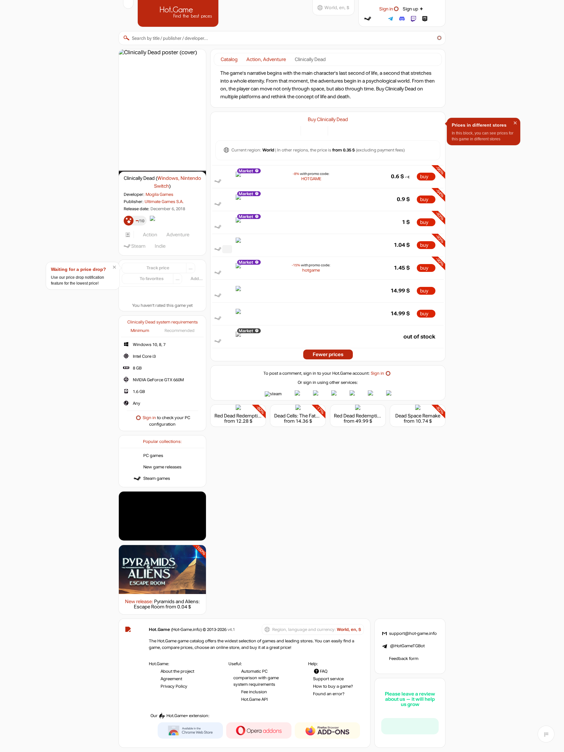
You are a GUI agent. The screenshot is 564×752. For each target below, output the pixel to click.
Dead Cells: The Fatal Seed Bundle (311, 415)
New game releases (162, 467)
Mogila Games (159, 194)
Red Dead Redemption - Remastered (373, 415)
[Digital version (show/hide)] (309, 130)
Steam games (156, 478)
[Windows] (336, 130)
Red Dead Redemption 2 (240, 415)
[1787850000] (227, 249)
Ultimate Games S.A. (164, 201)
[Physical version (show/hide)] (319, 130)
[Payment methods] (292, 130)
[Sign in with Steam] (367, 18)
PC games (153, 455)
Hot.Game (179, 13)
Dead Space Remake (417, 415)
